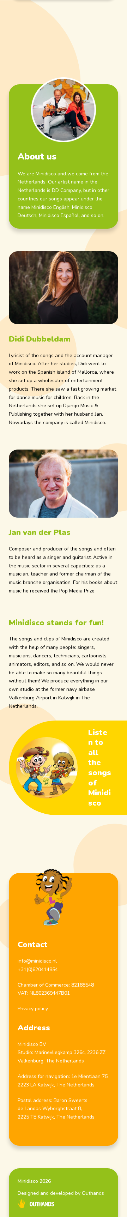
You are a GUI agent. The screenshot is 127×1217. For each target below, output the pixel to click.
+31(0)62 (28, 969)
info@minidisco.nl (37, 961)
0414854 (48, 969)
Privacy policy (33, 1008)
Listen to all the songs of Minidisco (99, 767)
